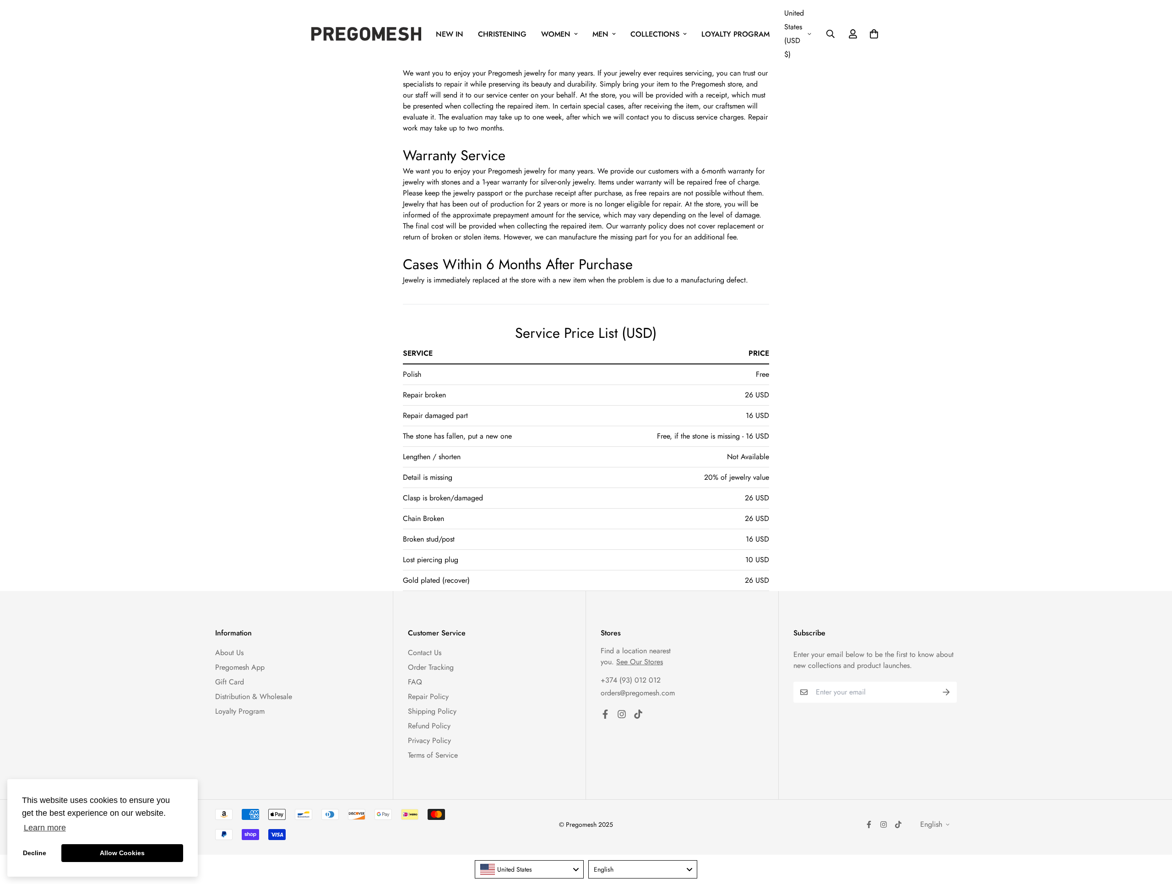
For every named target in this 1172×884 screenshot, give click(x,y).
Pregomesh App (240, 667)
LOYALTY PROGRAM (735, 34)
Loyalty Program (240, 711)
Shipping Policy (432, 711)
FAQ (415, 682)
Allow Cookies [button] (122, 853)
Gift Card (229, 682)
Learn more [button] (45, 827)
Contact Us (424, 652)
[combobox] (529, 869)
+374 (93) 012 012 (631, 680)
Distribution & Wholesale (253, 696)
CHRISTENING (502, 34)
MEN (600, 34)
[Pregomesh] (366, 33)
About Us (229, 652)
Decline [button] (34, 853)
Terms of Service (433, 755)
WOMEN (555, 34)
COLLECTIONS (654, 34)
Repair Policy (428, 696)
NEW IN (449, 34)
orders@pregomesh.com (638, 693)
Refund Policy (429, 726)
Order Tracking (431, 667)
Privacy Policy (429, 740)
